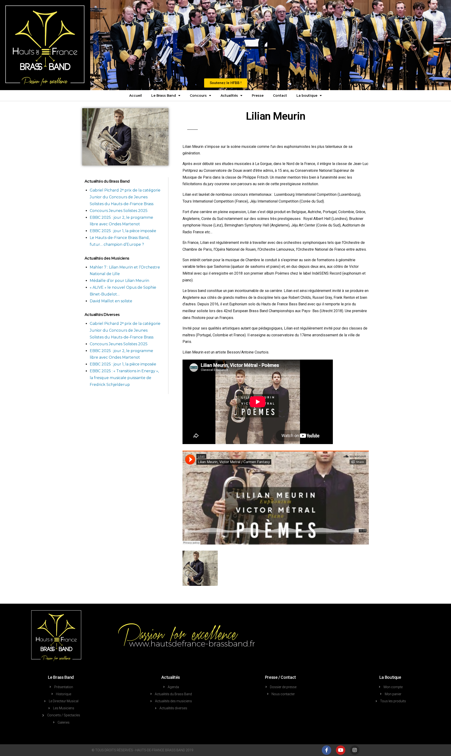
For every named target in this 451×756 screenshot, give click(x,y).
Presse (258, 95)
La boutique (306, 95)
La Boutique (390, 677)
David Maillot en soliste (111, 301)
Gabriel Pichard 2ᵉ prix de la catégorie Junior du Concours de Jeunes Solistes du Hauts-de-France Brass (125, 197)
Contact (280, 95)
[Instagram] (354, 750)
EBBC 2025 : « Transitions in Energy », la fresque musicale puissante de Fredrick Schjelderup (124, 378)
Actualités (229, 95)
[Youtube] (340, 750)
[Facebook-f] (326, 750)
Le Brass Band (163, 95)
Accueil (135, 95)
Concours (198, 95)
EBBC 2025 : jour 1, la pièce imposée (123, 231)
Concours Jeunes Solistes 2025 (119, 210)
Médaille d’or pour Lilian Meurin (119, 280)
